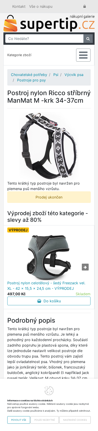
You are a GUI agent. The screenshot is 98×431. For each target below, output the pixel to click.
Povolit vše (18, 419)
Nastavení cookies (75, 419)
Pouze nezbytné (44, 419)
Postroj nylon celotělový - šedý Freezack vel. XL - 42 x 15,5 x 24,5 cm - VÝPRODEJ (46, 286)
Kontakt (19, 6)
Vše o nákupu (40, 6)
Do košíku (51, 301)
